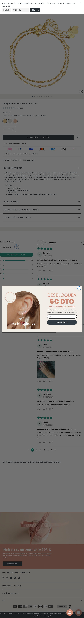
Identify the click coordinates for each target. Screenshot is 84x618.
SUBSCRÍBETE (62, 322)
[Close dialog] (79, 288)
